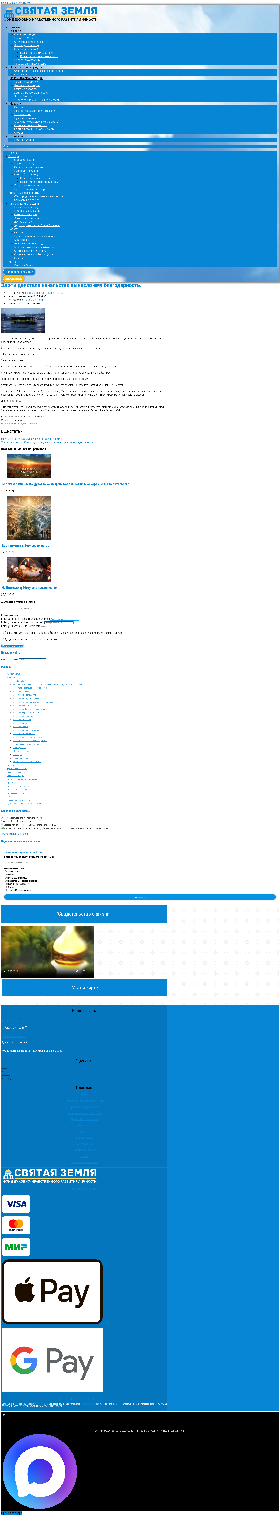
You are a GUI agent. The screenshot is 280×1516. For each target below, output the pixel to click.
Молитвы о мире (20, 726)
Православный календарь (30, 63)
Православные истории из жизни (34, 110)
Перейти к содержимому (16, 3)
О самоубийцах (19, 747)
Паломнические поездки (26, 78)
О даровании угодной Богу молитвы (29, 744)
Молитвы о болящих (22, 719)
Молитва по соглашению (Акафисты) (36, 121)
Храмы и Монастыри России (20, 890)
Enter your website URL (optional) (20, 626)
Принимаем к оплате (84, 1189)
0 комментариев (36, 300)
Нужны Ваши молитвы (84, 1119)
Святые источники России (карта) (34, 129)
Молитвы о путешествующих (26, 730)
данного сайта (88, 1404)
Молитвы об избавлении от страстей (30, 740)
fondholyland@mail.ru (14, 1036)
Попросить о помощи (27, 60)
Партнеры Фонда (24, 38)
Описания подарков (16, 772)
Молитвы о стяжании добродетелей (29, 737)
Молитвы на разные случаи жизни (28, 712)
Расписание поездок (27, 85)
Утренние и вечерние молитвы (27, 761)
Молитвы (11, 677)
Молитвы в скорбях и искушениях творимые (33, 702)
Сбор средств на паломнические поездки (39, 70)
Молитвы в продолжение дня (26, 698)
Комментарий (9, 615)
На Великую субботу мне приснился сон (29, 588)
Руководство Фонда (26, 45)
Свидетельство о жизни (29, 41)
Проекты (11, 782)
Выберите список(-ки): (14, 868)
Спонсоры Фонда (24, 34)
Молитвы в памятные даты (25, 695)
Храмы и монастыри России (31, 92)
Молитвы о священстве (24, 733)
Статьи (18, 107)
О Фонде (15, 31)
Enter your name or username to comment (25, 619)
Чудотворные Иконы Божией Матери (37, 99)
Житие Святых (23, 96)
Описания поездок (15, 775)
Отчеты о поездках (25, 88)
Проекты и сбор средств (18, 884)
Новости (15, 103)
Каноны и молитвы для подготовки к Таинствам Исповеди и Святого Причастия (49, 684)
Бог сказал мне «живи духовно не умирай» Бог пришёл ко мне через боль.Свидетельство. (65, 484)
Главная (15, 27)
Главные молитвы (21, 681)
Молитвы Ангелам (21, 691)
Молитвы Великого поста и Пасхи (28, 705)
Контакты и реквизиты (84, 1162)
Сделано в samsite (162, 1410)
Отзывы (19, 132)
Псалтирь (17, 754)
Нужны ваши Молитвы (17, 877)
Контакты (16, 136)
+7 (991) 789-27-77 (13, 1021)
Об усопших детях (21, 751)
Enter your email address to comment (22, 622)
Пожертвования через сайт (36, 52)
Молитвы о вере (20, 723)
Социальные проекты (27, 74)
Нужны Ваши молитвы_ (28, 118)
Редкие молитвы (20, 758)
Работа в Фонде (24, 139)
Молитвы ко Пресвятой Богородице (29, 709)
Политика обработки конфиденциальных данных (84, 1398)
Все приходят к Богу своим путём (25, 545)
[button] (140, 146)
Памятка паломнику (26, 81)
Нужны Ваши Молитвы (17, 768)
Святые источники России (30, 125)
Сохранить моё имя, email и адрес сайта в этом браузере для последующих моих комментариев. (64, 632)
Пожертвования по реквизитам (39, 56)
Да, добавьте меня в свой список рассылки (31, 639)
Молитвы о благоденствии (25, 716)
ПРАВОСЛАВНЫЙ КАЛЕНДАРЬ (14, 834)
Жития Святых (14, 871)
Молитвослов (22, 114)
